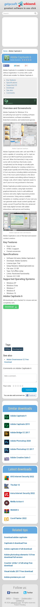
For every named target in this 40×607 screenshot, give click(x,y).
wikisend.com (16, 603)
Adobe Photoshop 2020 (20, 441)
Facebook (14, 592)
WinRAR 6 (14, 510)
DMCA (8, 598)
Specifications (11, 83)
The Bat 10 (15, 485)
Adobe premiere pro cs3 (14, 577)
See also (9, 90)
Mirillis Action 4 (16, 501)
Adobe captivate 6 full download (18, 549)
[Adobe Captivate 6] (20, 104)
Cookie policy (27, 598)
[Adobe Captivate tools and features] (20, 230)
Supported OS (11, 85)
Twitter (30, 592)
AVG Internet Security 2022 (22, 476)
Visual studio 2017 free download (18, 571)
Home (5, 51)
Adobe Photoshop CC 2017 (22, 449)
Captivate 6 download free (15, 543)
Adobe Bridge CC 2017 (20, 432)
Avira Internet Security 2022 (22, 493)
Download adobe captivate (15, 537)
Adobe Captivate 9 (18, 416)
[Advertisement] (20, 32)
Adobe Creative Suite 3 (20, 457)
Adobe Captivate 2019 (20, 424)
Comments (10, 93)
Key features (11, 80)
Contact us (20, 601)
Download (10, 88)
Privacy (16, 598)
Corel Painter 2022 (18, 518)
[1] (23, 60)
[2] (24, 60)
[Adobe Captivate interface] (20, 146)
